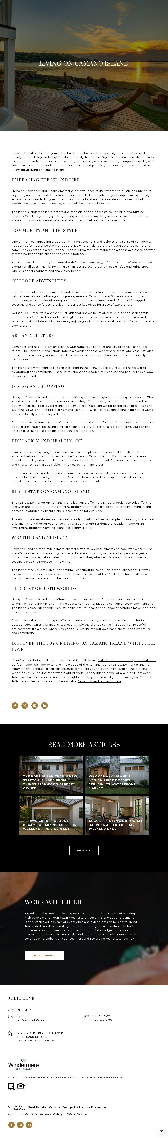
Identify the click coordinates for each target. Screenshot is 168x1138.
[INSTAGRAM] (20, 1125)
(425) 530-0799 (102, 1019)
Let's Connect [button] (44, 955)
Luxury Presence (92, 1107)
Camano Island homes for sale (99, 681)
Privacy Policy (51, 1114)
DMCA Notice (76, 1114)
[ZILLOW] (29, 1125)
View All (84, 850)
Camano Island (133, 157)
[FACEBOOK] (11, 1125)
